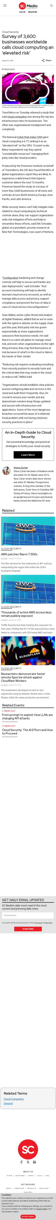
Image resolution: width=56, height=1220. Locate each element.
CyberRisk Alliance (20, 1175)
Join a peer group (43, 1188)
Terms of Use (38, 923)
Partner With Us (28, 1192)
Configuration (10, 277)
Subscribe (28, 929)
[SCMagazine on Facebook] (21, 1162)
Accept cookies (28, 1216)
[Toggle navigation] (5, 5)
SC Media (9, 1175)
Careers (39, 1175)
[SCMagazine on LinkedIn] (34, 1162)
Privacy (47, 1175)
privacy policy (41, 1209)
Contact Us (31, 1175)
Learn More (28, 454)
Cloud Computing (14, 1099)
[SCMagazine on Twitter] (28, 1162)
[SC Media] (28, 6)
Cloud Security (10, 32)
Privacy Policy (48, 923)
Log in (22, 12)
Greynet (8, 1103)
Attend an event (31, 1188)
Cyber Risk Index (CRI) (30, 137)
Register (32, 12)
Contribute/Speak (19, 1188)
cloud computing (17, 116)
